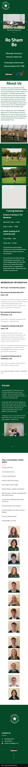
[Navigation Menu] (25, 5)
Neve (2, 765)
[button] (1, 22)
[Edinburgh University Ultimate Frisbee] (5, 5)
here (2, 373)
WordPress (14, 765)
